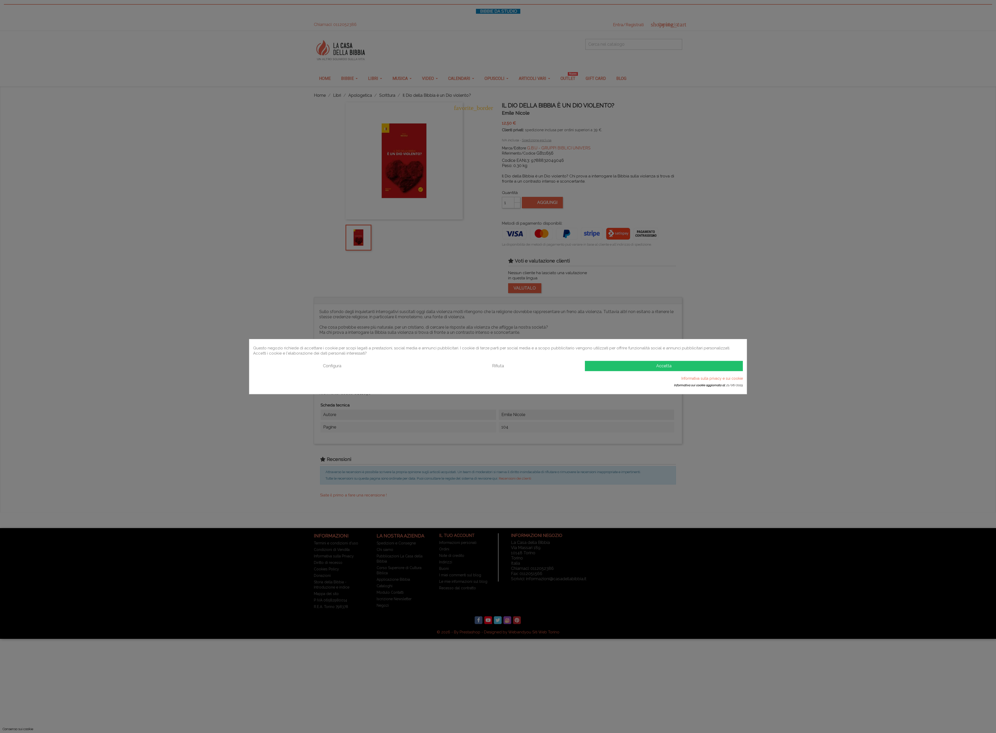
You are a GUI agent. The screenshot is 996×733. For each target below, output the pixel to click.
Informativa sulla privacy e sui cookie (712, 378)
